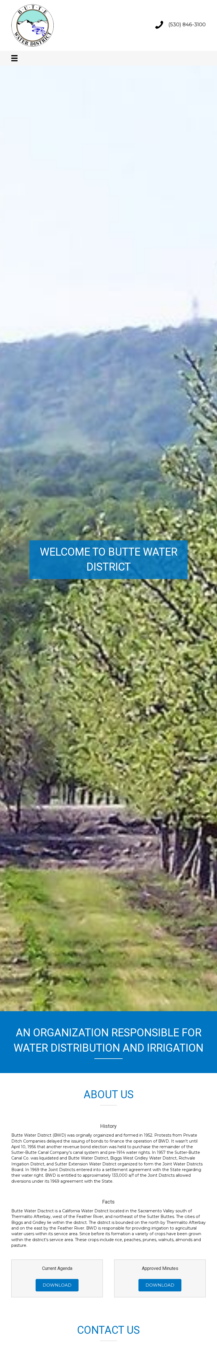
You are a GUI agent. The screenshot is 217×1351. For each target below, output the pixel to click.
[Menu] (14, 58)
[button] (57, 1285)
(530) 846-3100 (187, 24)
